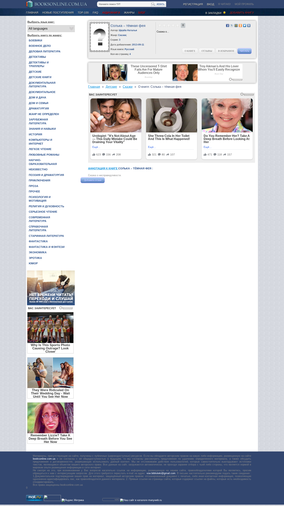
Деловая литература (44, 51)
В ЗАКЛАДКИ (214, 13)
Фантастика (38, 241)
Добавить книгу (242, 12)
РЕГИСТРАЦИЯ (193, 4)
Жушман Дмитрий (115, 180)
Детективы (37, 56)
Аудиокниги (111, 12)
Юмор (33, 263)
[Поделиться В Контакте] (248, 25)
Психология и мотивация (40, 198)
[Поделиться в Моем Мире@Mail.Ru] (236, 25)
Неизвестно (38, 169)
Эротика (35, 257)
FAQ (95, 12)
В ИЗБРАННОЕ (226, 50)
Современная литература (39, 219)
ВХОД (210, 4)
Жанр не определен (44, 114)
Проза (33, 186)
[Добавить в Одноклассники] (240, 25)
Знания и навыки (42, 128)
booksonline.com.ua (44, 458)
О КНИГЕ (190, 50)
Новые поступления (58, 12)
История (35, 134)
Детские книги (40, 77)
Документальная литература (42, 84)
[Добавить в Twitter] (244, 25)
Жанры (129, 12)
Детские (35, 71)
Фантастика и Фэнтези (47, 246)
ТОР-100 (83, 12)
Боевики (35, 40)
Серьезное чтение (43, 211)
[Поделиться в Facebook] (227, 25)
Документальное (42, 92)
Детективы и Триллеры (39, 64)
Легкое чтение (40, 149)
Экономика (38, 252)
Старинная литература (46, 235)
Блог (141, 12)
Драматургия (39, 108)
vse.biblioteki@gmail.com (161, 473)
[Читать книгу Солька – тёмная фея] (99, 51)
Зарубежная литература (38, 121)
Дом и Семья (38, 103)
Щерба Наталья (128, 30)
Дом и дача (37, 97)
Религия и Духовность (46, 206)
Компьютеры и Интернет (40, 141)
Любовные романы (44, 154)
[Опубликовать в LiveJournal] (231, 25)
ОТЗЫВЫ (207, 50)
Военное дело (40, 45)
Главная (32, 12)
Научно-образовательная (43, 162)
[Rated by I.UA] (52, 500)
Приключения (39, 180)
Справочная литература (38, 228)
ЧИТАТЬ (244, 50)
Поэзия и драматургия (46, 175)
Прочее (34, 191)
